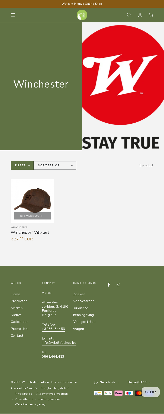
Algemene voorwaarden (52, 393)
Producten (19, 301)
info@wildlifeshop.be (59, 342)
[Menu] (13, 15)
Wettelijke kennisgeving (30, 404)
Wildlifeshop (31, 382)
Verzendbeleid (24, 399)
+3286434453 (53, 328)
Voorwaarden (84, 301)
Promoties (19, 328)
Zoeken (79, 294)
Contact (17, 335)
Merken (17, 308)
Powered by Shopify (24, 388)
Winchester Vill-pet (30, 232)
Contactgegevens (49, 399)
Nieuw (16, 315)
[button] (128, 15)
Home (15, 294)
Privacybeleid (23, 393)
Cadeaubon (19, 321)
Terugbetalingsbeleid (55, 388)
